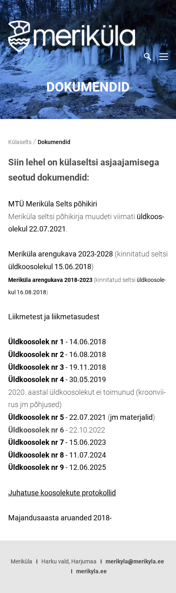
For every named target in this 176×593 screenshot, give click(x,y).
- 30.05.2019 (57, 379)
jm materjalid (131, 417)
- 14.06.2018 (57, 341)
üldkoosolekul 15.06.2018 (49, 266)
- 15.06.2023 (85, 442)
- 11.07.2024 (85, 455)
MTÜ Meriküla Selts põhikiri (52, 203)
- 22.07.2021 (57, 417)
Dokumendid (54, 142)
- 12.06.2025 (57, 467)
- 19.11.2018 (57, 367)
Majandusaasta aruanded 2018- (60, 517)
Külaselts (20, 142)
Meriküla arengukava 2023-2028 (60, 254)
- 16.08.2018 (57, 354)
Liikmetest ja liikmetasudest (53, 316)
